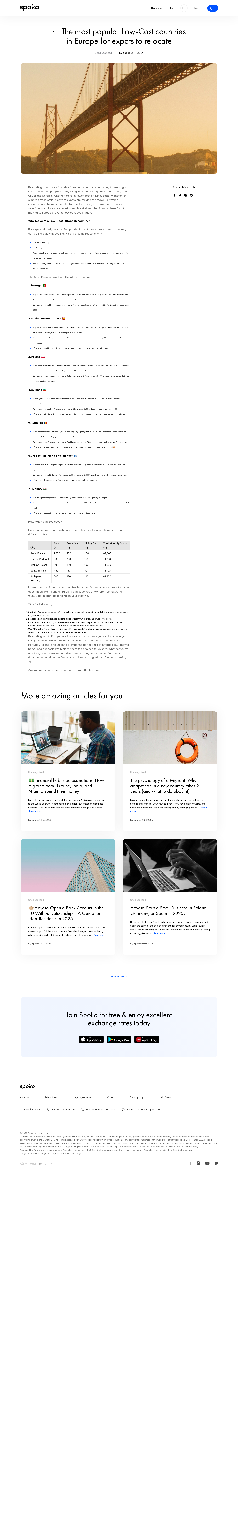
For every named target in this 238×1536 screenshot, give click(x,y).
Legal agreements (82, 1097)
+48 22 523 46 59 (94, 1109)
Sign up (212, 8)
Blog (171, 8)
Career (110, 1097)
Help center (156, 8)
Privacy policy (136, 1097)
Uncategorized (103, 53)
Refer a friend (51, 1097)
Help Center (165, 1097)
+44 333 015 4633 (61, 1109)
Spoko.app (51, 632)
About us (24, 1097)
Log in (197, 8)
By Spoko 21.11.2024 (131, 53)
